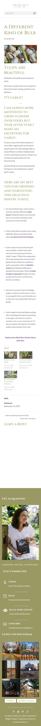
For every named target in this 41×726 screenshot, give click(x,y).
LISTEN (12, 581)
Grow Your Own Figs (28, 418)
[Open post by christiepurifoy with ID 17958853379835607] (30, 651)
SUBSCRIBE (14, 623)
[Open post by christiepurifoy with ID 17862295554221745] (11, 651)
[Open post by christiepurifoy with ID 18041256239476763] (30, 669)
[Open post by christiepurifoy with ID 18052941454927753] (30, 688)
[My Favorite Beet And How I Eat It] (25, 355)
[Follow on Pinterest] (23, 712)
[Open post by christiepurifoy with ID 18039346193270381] (11, 669)
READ (11, 595)
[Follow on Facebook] (13, 712)
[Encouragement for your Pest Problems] (10, 374)
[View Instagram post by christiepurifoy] (18, 658)
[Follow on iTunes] (27, 712)
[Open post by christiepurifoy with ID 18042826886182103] (11, 688)
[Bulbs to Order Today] (10, 355)
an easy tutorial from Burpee (22, 237)
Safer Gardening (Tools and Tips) (16, 415)
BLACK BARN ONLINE (20, 609)
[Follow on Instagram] (18, 712)
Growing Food (9, 39)
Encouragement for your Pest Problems (9, 381)
